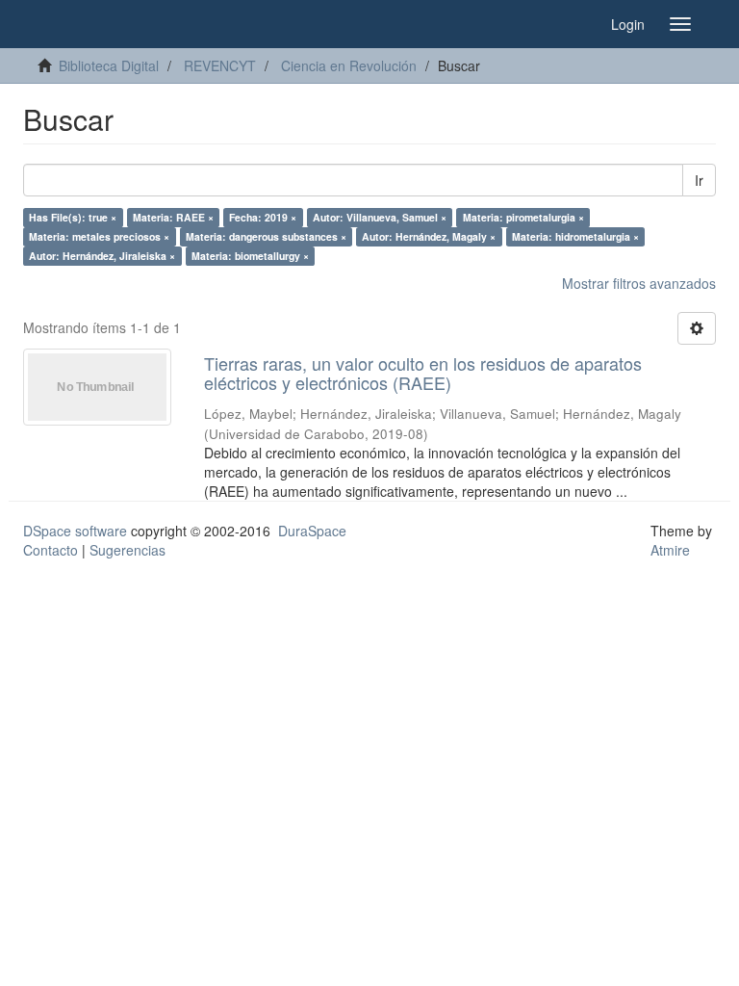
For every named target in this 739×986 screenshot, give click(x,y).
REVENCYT (220, 65)
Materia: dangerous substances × (266, 236)
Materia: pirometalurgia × (523, 217)
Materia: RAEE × (173, 217)
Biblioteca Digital (109, 65)
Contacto (50, 549)
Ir (699, 180)
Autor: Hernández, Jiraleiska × (102, 255)
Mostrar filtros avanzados (639, 283)
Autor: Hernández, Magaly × (429, 236)
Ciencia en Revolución (349, 65)
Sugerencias (127, 549)
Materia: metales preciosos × (99, 236)
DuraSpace (312, 530)
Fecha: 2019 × (262, 217)
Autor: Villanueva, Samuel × (379, 217)
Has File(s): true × (72, 217)
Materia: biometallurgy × (250, 255)
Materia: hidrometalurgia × (575, 236)
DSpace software (75, 530)
